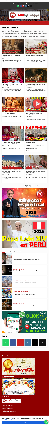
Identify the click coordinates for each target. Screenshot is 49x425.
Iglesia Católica (15, 50)
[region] (24, 420)
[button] (3, 23)
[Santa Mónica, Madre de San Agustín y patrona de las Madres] (7, 269)
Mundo (43, 81)
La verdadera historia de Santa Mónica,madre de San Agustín (26, 259)
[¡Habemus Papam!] (36, 133)
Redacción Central (6, 58)
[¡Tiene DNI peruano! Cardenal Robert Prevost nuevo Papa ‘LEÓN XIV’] (13, 133)
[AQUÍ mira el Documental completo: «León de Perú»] (36, 104)
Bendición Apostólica (26, 3)
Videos (42, 110)
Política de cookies (9, 419)
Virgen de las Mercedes (7, 52)
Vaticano (12, 81)
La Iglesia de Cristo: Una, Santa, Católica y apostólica (24, 282)
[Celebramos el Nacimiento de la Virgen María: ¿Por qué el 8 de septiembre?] (36, 75)
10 (31, 185)
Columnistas (15, 291)
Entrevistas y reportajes (7, 50)
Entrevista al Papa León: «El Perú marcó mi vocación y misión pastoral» (12, 85)
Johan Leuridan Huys (26, 291)
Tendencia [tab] (18, 251)
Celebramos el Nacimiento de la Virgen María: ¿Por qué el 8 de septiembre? (35, 85)
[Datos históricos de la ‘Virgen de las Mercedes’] (36, 46)
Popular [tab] (10, 251)
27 (35, 185)
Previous (11, 185)
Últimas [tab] (4, 251)
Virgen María (14, 52)
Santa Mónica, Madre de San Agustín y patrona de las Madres (26, 270)
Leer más (4, 65)
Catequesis (5, 108)
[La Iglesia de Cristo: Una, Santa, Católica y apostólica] (7, 281)
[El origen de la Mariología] (13, 104)
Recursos (10, 110)
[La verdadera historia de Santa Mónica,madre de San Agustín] (7, 258)
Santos (22, 269)
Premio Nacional (35, 3)
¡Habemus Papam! (30, 142)
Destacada (28, 50)
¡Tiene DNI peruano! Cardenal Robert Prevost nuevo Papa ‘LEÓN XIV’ (11, 142)
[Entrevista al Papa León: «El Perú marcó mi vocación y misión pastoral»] (13, 75)
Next (38, 185)
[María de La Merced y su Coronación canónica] (13, 46)
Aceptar (24, 422)
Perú (19, 50)
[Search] (46, 23)
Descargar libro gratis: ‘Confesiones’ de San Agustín (24, 305)
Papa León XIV (5, 81)
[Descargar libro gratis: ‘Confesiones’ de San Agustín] (7, 304)
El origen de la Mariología (8, 113)
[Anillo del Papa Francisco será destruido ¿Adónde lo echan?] (36, 162)
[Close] (47, 417)
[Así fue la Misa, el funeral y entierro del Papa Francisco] (13, 162)
